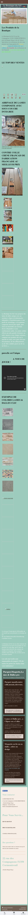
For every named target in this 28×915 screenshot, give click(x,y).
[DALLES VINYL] (7, 424)
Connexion (23, 907)
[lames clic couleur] (7, 474)
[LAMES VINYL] (7, 609)
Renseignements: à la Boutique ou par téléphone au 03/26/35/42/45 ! (14, 711)
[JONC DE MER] (7, 252)
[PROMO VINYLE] (8, 203)
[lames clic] (7, 437)
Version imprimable (8, 907)
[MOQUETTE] (7, 228)
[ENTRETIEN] (7, 240)
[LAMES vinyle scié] (8, 498)
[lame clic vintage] (7, 461)
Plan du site (4, 909)
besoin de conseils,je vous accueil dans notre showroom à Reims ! (13, 736)
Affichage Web (22, 909)
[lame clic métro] (7, 412)
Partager (5, 790)
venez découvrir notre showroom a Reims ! (14, 780)
